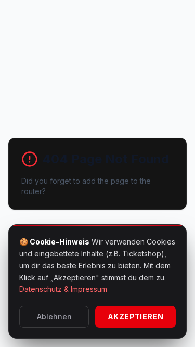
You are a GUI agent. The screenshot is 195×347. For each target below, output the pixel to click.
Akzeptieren (135, 316)
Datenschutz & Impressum (63, 289)
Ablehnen (54, 316)
